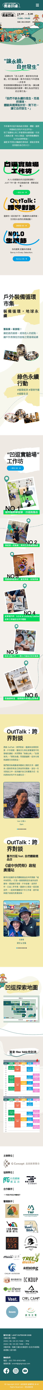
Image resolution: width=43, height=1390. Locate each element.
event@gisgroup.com (21, 1363)
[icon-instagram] (16, 1369)
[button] (17, 829)
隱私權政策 (29, 1387)
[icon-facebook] (6, 1369)
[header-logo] (12, 4)
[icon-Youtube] (25, 1369)
